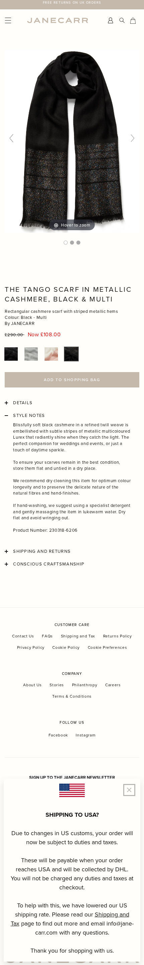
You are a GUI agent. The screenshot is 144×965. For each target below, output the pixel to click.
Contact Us (23, 636)
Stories (57, 685)
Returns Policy (117, 636)
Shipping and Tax (78, 636)
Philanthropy (84, 685)
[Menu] (14, 20)
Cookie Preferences (107, 647)
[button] (11, 354)
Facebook (58, 735)
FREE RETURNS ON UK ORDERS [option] (72, 2)
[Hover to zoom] (72, 141)
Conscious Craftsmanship (48, 564)
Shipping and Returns (42, 551)
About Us (32, 685)
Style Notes (29, 415)
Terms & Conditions (72, 696)
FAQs (47, 636)
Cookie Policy (65, 647)
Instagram (85, 735)
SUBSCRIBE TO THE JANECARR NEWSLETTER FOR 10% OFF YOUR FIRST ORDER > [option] (72, 4)
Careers (113, 685)
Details (22, 403)
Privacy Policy (31, 647)
